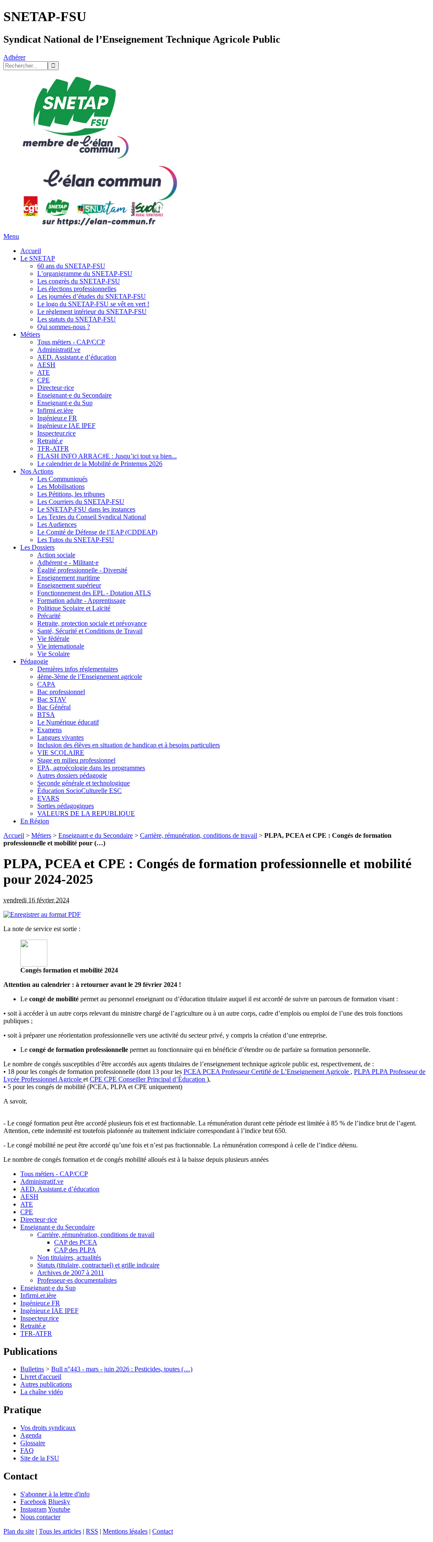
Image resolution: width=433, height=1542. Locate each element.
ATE (43, 372)
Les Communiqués (62, 478)
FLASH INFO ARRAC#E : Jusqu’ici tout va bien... (107, 456)
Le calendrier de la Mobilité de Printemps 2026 (99, 463)
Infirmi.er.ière (55, 410)
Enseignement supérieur (69, 585)
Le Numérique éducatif (68, 722)
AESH (46, 364)
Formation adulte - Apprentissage (81, 600)
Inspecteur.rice (56, 433)
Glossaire (32, 1443)
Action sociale (56, 554)
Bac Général (54, 707)
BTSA (46, 714)
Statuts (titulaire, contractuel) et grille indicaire (98, 1265)
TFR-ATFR (53, 448)
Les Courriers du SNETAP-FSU (80, 501)
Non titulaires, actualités (69, 1257)
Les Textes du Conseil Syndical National (91, 516)
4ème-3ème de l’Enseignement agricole (89, 676)
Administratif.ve (58, 349)
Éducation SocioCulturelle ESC (79, 790)
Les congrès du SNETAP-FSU (78, 281)
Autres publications (46, 1384)
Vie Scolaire (53, 653)
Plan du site (18, 1531)
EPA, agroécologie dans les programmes (91, 767)
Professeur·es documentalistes (77, 1280)
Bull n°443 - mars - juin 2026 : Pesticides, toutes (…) (121, 1369)
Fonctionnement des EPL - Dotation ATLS (94, 593)
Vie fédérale (53, 638)
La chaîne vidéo (41, 1391)
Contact (162, 1531)
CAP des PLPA (75, 1249)
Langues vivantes (60, 737)
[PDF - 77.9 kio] (33, 964)
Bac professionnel (61, 691)
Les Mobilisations (61, 486)
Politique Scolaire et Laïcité (73, 608)
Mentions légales (125, 1531)
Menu (11, 236)
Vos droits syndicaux (48, 1427)
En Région (34, 821)
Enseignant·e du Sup (65, 402)
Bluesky (59, 1501)
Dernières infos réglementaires (77, 669)
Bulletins (32, 1369)
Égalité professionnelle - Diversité (82, 570)
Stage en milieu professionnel (76, 760)
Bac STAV (51, 699)
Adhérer (14, 57)
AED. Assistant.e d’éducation (76, 357)
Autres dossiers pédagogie (72, 775)
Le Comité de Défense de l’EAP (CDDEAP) (97, 532)
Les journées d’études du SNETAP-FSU (91, 296)
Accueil (30, 250)
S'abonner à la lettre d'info (55, 1494)
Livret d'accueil (40, 1376)
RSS (92, 1531)
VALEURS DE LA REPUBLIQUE (86, 813)
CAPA (46, 684)
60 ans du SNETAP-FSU (71, 266)
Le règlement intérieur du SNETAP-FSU (92, 311)
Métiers (30, 334)
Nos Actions (36, 471)
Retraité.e (50, 440)
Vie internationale (60, 646)
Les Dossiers (37, 547)
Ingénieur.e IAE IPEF (66, 425)
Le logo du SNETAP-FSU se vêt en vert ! (93, 304)
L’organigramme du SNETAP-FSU (84, 273)
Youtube (59, 1509)
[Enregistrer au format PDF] (42, 914)
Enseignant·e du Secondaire (74, 395)
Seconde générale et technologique (83, 783)
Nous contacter (40, 1516)
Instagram (33, 1509)
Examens (49, 729)
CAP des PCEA (75, 1242)
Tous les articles (60, 1531)
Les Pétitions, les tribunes (71, 494)
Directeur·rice (55, 387)
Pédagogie (34, 661)
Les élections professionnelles (76, 288)
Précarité (48, 615)
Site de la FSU (39, 1458)
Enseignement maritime (68, 577)
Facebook (33, 1501)
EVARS (48, 798)
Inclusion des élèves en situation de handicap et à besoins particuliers (128, 745)
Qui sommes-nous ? (63, 326)
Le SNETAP (37, 258)
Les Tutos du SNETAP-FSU (75, 539)
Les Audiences (57, 524)
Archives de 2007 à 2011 (70, 1272)
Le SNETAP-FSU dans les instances (86, 509)
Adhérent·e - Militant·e (68, 562)
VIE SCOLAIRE (60, 752)
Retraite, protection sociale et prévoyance (92, 623)
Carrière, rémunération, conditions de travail (198, 835)
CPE (43, 380)
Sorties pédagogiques (65, 805)
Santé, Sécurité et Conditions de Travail (90, 631)
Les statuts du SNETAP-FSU (76, 319)
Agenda (30, 1435)
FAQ (27, 1450)
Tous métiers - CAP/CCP (71, 342)
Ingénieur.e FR (57, 418)
